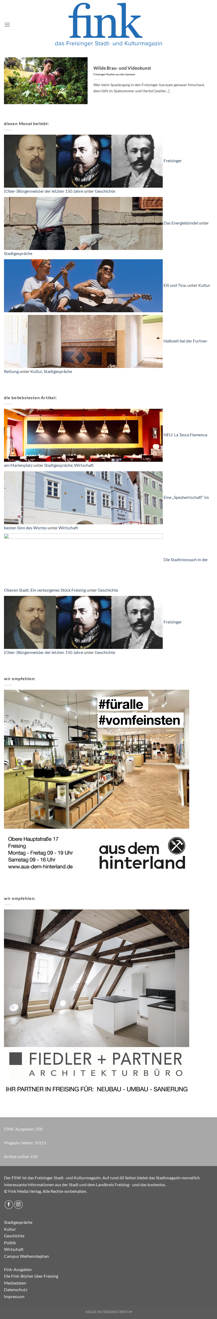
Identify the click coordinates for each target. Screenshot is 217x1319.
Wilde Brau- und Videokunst (122, 70)
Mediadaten (15, 1282)
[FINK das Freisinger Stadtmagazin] (108, 24)
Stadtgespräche (18, 253)
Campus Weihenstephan (26, 1256)
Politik (10, 1242)
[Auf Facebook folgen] (8, 1204)
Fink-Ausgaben (18, 1269)
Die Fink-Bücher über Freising (31, 1275)
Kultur (204, 285)
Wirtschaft (84, 465)
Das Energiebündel (181, 222)
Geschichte (105, 191)
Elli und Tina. (175, 285)
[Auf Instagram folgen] (18, 1204)
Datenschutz (15, 1289)
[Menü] (7, 24)
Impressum (14, 1296)
